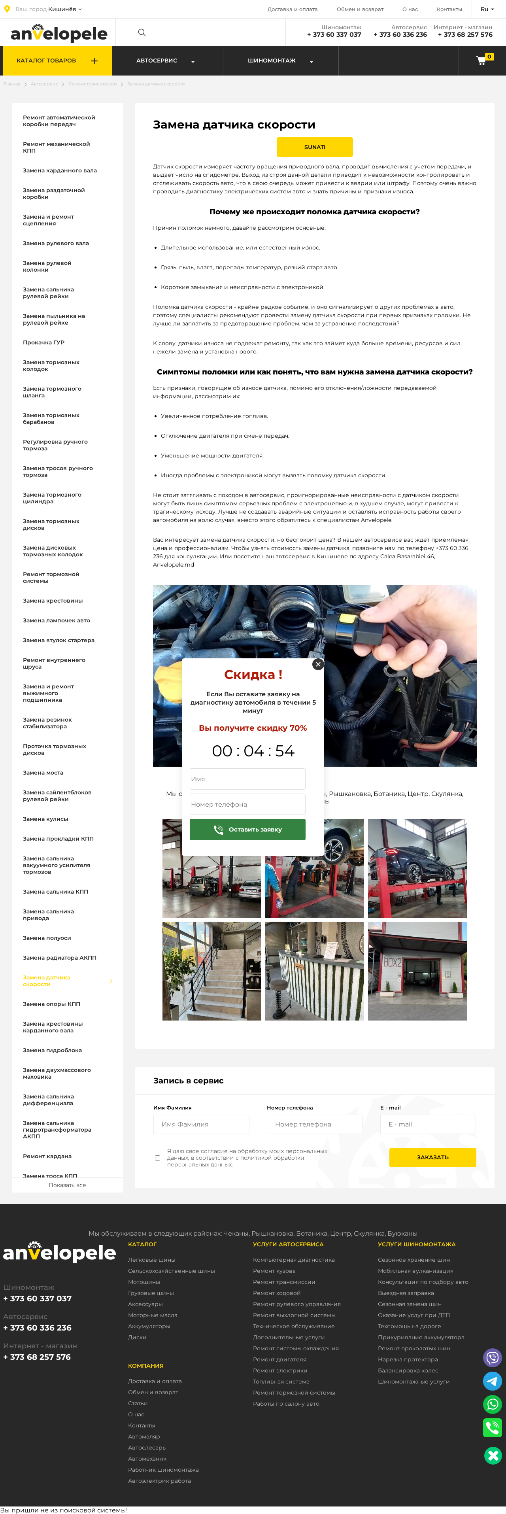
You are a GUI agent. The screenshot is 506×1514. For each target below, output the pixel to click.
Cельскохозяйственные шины (171, 1271)
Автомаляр (144, 1436)
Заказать (433, 1157)
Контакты (449, 9)
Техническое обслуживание (294, 1326)
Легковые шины (152, 1260)
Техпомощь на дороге (409, 1326)
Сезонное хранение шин (414, 1260)
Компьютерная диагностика (294, 1260)
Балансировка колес (408, 1370)
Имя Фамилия (172, 1107)
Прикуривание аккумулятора (421, 1337)
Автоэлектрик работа (159, 1481)
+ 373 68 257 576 (465, 34)
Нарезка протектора (408, 1359)
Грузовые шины (151, 1293)
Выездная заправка (406, 1293)
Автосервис (44, 84)
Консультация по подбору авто (423, 1282)
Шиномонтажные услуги (414, 1381)
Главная (12, 84)
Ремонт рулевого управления (297, 1304)
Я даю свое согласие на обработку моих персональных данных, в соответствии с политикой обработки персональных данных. (247, 1158)
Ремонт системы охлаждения (296, 1348)
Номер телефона (290, 1107)
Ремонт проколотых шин (414, 1348)
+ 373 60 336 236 (400, 34)
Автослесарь (147, 1447)
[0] (481, 60)
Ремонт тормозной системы (294, 1392)
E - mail (390, 1107)
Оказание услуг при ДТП (414, 1315)
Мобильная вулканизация (415, 1271)
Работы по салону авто (286, 1404)
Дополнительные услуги (289, 1337)
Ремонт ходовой (277, 1293)
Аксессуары (145, 1304)
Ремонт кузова (274, 1271)
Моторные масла (152, 1315)
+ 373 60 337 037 (334, 34)
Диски (137, 1337)
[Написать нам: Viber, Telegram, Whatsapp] (493, 1456)
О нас (410, 9)
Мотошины (144, 1282)
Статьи (138, 1403)
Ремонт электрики (280, 1370)
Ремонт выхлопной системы (294, 1315)
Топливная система (281, 1381)
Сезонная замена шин (410, 1304)
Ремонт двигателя (279, 1359)
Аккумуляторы (149, 1326)
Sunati (314, 147)
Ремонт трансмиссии (92, 84)
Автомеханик (147, 1458)
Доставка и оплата (293, 9)
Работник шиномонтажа (163, 1470)
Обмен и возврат (360, 9)
